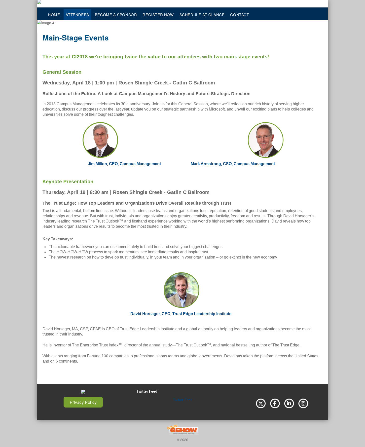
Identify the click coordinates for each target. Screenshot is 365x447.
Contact (239, 14)
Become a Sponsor (116, 14)
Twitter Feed (182, 399)
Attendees (77, 14)
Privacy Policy (83, 402)
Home (54, 14)
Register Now (158, 14)
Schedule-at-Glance (202, 14)
